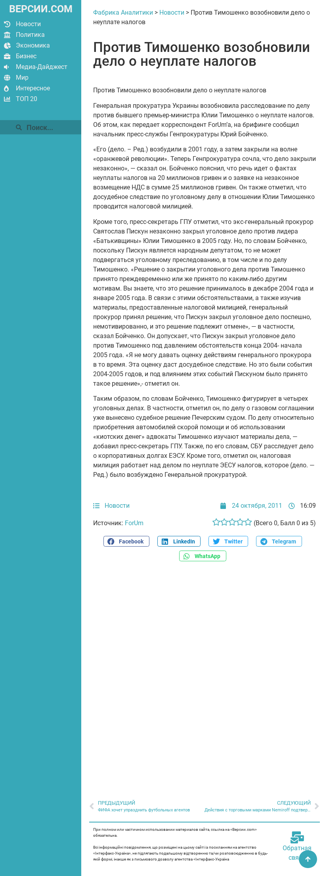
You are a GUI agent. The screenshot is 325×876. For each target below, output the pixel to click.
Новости (28, 24)
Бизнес (26, 56)
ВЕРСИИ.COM (41, 9)
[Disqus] (204, 676)
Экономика (33, 45)
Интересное (33, 88)
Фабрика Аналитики (123, 12)
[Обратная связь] (297, 837)
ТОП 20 (26, 99)
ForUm (134, 523)
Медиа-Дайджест (41, 67)
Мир (22, 77)
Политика (30, 34)
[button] (126, 541)
